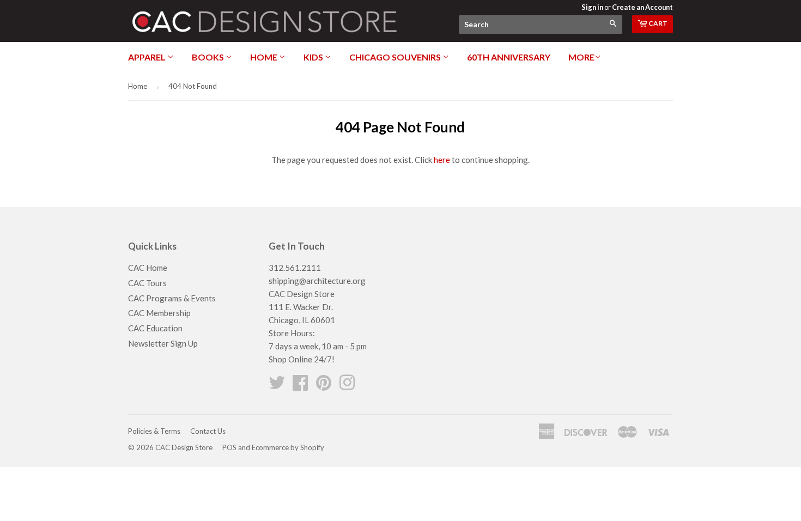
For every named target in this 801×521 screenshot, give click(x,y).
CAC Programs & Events (172, 298)
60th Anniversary (508, 57)
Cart (657, 23)
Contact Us (208, 431)
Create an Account (642, 7)
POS (229, 447)
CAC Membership (159, 313)
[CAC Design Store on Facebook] (300, 386)
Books (209, 57)
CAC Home (147, 267)
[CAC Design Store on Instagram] (347, 386)
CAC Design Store (184, 447)
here (442, 160)
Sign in (592, 7)
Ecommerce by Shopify (288, 447)
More (581, 57)
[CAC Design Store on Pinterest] (323, 386)
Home (264, 57)
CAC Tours (147, 283)
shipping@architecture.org (317, 281)
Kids (314, 57)
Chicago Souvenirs (395, 57)
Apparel (147, 57)
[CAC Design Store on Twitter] (277, 386)
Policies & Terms (154, 431)
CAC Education (155, 328)
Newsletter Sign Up (163, 343)
